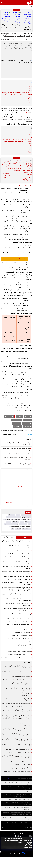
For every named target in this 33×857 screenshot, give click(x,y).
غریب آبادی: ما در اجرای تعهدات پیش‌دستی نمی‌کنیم (19, 654)
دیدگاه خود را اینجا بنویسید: (24, 486)
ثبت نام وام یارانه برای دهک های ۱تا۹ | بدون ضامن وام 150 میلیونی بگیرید (16, 26)
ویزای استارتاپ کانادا (17, 517)
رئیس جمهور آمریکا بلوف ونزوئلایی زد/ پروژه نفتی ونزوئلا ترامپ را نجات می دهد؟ (16, 583)
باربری (5, 524)
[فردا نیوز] (29, 3)
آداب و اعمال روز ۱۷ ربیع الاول (24, 645)
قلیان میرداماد (23, 519)
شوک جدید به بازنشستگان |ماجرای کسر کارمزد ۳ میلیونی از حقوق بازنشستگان (16, 542)
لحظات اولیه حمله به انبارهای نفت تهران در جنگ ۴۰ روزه (18, 639)
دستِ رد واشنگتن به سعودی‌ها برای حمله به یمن (20, 621)
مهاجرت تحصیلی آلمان (26, 517)
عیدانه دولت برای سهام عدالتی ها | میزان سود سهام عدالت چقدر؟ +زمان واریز (16, 562)
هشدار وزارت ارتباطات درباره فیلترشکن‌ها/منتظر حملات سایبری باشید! (17, 558)
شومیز (13, 528)
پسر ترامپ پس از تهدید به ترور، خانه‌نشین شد (20, 629)
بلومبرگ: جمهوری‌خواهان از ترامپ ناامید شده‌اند (20, 635)
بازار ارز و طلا (27, 416)
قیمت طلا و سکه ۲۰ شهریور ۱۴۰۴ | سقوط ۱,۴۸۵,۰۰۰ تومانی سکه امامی (16, 458)
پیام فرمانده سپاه (27, 642)
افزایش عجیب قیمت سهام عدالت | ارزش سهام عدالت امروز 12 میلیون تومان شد (27, 28)
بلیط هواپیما (22, 526)
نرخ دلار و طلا (17, 426)
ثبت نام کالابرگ (27, 522)
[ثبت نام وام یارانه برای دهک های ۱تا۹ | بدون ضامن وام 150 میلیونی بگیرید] (16, 17)
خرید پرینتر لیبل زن (11, 524)
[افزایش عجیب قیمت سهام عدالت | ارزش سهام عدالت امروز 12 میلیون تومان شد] (27, 18)
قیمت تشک (18, 515)
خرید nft (22, 522)
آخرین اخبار (24, 537)
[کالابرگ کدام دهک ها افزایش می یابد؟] (16, 163)
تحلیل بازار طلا (27, 420)
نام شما (29, 474)
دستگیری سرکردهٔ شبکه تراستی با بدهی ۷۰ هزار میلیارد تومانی (17, 554)
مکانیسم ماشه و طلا (16, 420)
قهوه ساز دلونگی (18, 528)
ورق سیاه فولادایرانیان (23, 524)
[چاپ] (2, 39)
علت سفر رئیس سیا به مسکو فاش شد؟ (22, 551)
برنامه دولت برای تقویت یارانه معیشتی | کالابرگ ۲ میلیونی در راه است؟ (17, 546)
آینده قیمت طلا (27, 426)
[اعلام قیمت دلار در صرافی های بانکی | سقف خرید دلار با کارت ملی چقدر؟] (6, 17)
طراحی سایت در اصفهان (26, 528)
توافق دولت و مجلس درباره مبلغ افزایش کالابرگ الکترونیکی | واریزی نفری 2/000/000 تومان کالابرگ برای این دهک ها (26, 179)
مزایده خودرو (28, 526)
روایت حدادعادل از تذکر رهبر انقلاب (23, 632)
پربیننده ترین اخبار (8, 537)
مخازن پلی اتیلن (9, 517)
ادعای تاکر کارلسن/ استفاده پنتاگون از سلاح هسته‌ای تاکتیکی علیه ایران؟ (16, 572)
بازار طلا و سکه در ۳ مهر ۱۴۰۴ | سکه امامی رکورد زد (18, 454)
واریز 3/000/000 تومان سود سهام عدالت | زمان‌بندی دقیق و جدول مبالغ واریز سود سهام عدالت (14, 140)
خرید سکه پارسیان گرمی (22, 259)
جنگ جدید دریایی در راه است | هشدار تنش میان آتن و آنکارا (17, 576)
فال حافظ (28, 519)
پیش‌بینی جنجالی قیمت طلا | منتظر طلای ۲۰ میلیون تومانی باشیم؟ (16, 449)
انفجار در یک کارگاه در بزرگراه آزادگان (23, 648)
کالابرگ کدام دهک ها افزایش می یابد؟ (16, 169)
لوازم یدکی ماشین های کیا (14, 526)
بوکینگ (17, 524)
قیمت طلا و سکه (25, 113)
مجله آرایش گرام (7, 519)
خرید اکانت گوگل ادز (15, 522)
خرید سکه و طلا (15, 423)
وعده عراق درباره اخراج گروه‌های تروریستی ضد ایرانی (19, 651)
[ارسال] (4, 39)
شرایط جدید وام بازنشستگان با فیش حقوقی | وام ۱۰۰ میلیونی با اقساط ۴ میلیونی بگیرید (6, 175)
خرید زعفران (8, 522)
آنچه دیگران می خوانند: (23, 186)
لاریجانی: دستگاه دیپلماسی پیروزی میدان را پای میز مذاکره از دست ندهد (17, 625)
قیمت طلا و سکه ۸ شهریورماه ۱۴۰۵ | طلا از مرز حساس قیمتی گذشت (17, 614)
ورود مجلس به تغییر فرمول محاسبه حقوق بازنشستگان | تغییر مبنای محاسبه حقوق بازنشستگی (14, 93)
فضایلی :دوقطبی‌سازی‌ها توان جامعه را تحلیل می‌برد (19, 579)
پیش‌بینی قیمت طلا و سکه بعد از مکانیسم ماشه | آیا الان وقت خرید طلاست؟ (17, 444)
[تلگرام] (31, 434)
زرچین (29, 524)
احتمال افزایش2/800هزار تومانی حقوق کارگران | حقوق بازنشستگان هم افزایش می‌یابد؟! (13, 840)
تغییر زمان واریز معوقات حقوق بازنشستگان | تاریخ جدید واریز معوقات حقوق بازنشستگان (17, 609)
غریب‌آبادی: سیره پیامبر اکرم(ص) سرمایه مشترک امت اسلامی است (16, 658)
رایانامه (29, 480)
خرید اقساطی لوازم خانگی (25, 515)
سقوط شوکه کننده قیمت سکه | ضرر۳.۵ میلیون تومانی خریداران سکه (17, 464)
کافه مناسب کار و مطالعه (15, 519)
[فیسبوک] (26, 434)
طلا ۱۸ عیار (19, 416)
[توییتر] (28, 434)
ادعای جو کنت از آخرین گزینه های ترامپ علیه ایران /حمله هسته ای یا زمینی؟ (17, 567)
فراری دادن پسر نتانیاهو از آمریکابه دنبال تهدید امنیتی (19, 618)
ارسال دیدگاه (9, 503)
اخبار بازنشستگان (11, 515)
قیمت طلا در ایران (26, 423)
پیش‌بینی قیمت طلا (8, 416)
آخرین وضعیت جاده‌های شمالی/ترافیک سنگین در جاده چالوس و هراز (16, 595)
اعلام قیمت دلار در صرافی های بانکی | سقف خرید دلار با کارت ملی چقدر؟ (6, 26)
